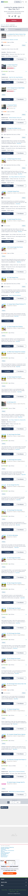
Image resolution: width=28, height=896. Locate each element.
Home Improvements (5, 852)
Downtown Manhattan (17, 295)
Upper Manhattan (19, 77)
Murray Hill (19, 117)
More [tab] (2, 885)
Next (18, 802)
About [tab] (2, 879)
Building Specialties (5, 848)
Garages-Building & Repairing (7, 847)
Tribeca (10, 295)
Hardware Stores (4, 855)
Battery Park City (12, 771)
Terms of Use (12, 891)
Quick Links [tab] (4, 882)
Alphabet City (16, 176)
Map (6, 29)
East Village (11, 176)
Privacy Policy (4, 889)
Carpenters (3, 849)
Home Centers (4, 856)
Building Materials (5, 853)
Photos (23, 45)
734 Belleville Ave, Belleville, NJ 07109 (10, 39)
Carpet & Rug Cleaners (21, 403)
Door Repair (3, 854)
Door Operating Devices (22, 129)
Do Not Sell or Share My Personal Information (17, 889)
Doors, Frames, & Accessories (7, 850)
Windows (3, 851)
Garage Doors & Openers (12, 35)
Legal (17, 891)
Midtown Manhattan (13, 117)
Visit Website (21, 59)
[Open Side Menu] (26, 2)
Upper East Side (12, 77)
